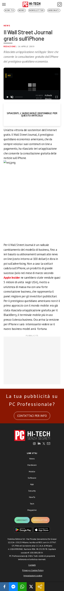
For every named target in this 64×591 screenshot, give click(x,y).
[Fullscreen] (56, 97)
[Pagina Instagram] (59, 4)
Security (32, 490)
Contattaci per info (32, 416)
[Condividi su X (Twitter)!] (31, 586)
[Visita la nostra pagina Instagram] (34, 444)
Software (32, 478)
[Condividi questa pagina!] (40, 586)
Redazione (10, 46)
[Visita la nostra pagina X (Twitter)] (43, 444)
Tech (32, 503)
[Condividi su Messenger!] (13, 586)
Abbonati (53, 10)
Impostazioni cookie (32, 575)
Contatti (32, 565)
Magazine (31, 510)
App (32, 484)
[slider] (19, 97)
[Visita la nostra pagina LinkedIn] (39, 444)
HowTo (32, 497)
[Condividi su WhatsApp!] (22, 586)
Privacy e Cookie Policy (32, 570)
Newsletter (36, 10)
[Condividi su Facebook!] (4, 586)
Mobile (32, 471)
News (22, 10)
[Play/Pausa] (7, 97)
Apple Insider (12, 278)
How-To (9, 10)
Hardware (31, 465)
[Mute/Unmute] (12, 97)
